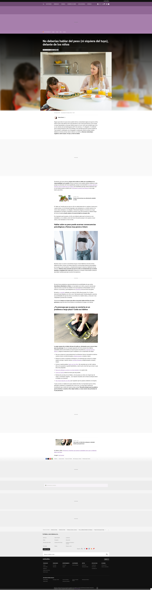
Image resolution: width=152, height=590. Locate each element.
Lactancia (68, 537)
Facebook (100, 4)
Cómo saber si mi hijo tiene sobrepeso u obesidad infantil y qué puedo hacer (84, 443)
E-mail (57, 50)
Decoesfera (94, 566)
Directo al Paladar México (75, 580)
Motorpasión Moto (85, 566)
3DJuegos (54, 565)
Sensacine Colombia (66, 581)
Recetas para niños (47, 542)
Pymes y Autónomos (105, 566)
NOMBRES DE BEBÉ (72, 4)
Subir (106, 559)
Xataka (44, 565)
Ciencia (64, 31)
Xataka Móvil (45, 566)
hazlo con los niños (73, 364)
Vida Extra (54, 566)
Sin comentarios (47, 49)
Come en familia (60, 372)
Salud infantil (61, 458)
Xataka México (45, 579)
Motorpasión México (85, 579)
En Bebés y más (75, 196)
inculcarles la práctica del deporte (80, 188)
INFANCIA (89, 4)
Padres (56, 546)
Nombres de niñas (62, 529)
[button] (62, 117)
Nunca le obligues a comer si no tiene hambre (67, 370)
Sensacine (64, 565)
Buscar (107, 554)
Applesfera (45, 568)
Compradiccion (94, 568)
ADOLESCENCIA (81, 4)
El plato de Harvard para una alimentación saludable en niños (84, 199)
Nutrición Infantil (68, 458)
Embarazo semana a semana (72, 529)
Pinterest (98, 4)
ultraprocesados (78, 356)
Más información (77, 588)
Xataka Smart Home (46, 570)
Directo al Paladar (75, 565)
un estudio (62, 292)
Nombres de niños (54, 529)
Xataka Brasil (45, 581)
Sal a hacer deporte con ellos (63, 380)
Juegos (53, 31)
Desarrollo (68, 540)
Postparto (56, 540)
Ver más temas (46, 549)
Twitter (102, 4)
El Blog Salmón (104, 565)
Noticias (44, 537)
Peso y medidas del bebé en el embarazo (86, 529)
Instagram (106, 4)
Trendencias (94, 565)
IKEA (60, 31)
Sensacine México (66, 579)
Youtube (108, 4)
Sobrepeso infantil (77, 458)
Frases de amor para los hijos (99, 529)
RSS (92, 548)
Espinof (64, 566)
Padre (57, 31)
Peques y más (68, 546)
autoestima (78, 289)
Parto (44, 540)
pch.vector (61, 455)
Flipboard (104, 4)
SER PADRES (49, 4)
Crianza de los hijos (58, 542)
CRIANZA (63, 4)
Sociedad (45, 546)
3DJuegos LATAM (56, 579)
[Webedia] (106, 1)
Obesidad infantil (86, 458)
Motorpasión (84, 565)
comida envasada (76, 360)
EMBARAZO (56, 4)
